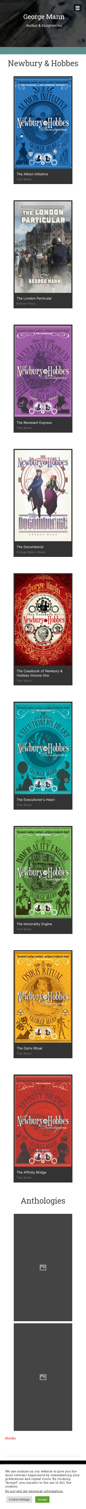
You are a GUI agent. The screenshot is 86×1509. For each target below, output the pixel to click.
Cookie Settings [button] (19, 1499)
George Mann (44, 16)
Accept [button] (42, 1499)
